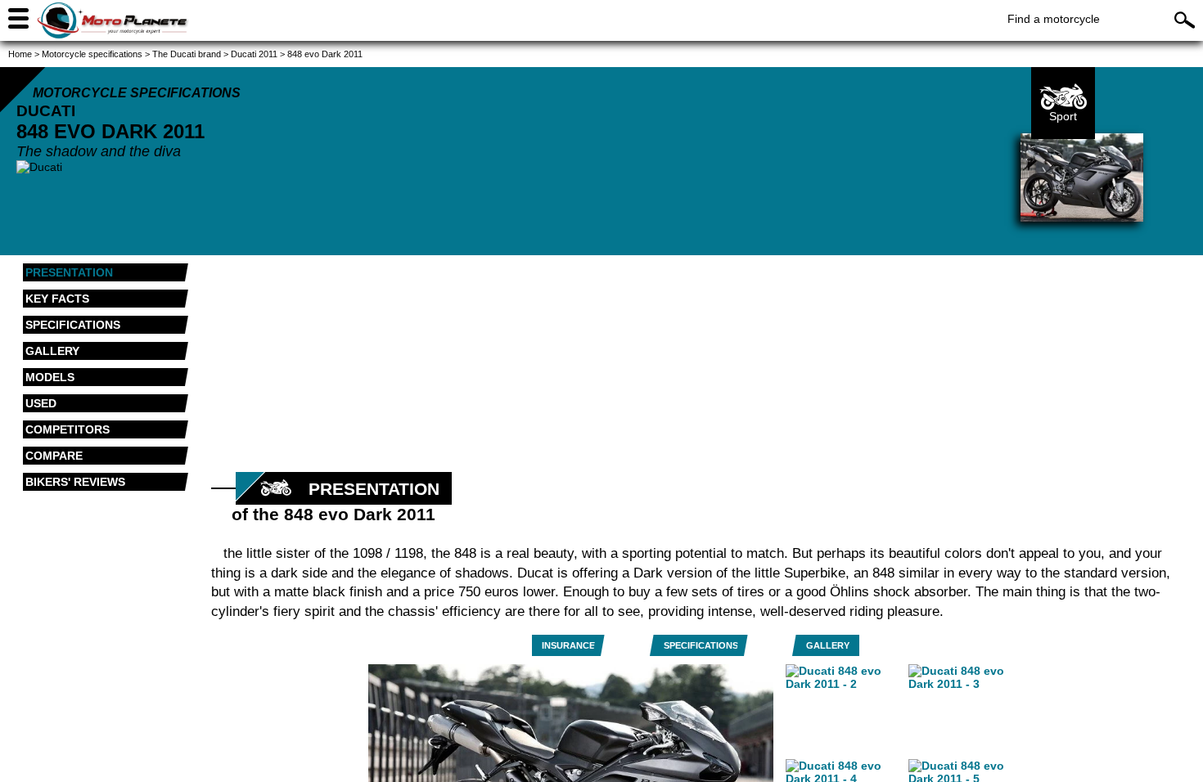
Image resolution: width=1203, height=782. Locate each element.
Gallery (827, 645)
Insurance (568, 645)
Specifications (701, 645)
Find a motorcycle (1053, 18)
